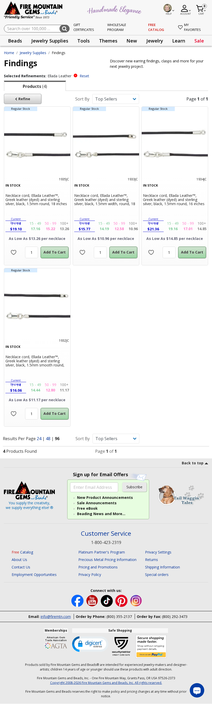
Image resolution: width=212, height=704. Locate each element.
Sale (199, 41)
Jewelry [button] (154, 41)
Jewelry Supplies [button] (49, 41)
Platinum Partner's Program (101, 552)
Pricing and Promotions (98, 567)
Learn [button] (178, 41)
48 (48, 438)
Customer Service (106, 533)
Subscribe (134, 486)
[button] (90, 643)
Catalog (22, 552)
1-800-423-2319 (106, 542)
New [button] (131, 41)
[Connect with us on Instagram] (136, 600)
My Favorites (192, 27)
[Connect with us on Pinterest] (121, 600)
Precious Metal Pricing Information (107, 559)
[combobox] (37, 28)
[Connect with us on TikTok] (107, 600)
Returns (151, 559)
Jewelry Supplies (33, 52)
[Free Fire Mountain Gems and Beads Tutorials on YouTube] (92, 600)
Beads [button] (15, 41)
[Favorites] (13, 252)
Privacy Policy (89, 574)
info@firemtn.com (56, 616)
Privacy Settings (158, 552)
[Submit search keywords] (64, 28)
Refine (23, 98)
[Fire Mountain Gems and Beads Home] (33, 10)
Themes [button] (108, 41)
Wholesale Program (116, 27)
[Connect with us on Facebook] (78, 600)
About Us (19, 559)
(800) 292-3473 (174, 616)
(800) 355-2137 (119, 616)
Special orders (157, 574)
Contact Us (21, 567)
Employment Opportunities (34, 574)
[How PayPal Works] (151, 646)
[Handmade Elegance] (115, 9)
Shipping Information (162, 567)
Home (9, 52)
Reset (84, 76)
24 (39, 438)
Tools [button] (83, 41)
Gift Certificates (83, 27)
